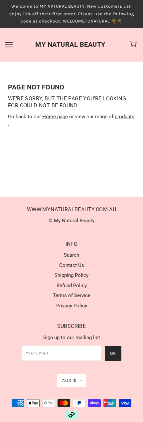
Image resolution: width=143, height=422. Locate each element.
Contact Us (71, 265)
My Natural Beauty (70, 44)
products (124, 117)
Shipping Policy (71, 275)
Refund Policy (72, 286)
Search (71, 255)
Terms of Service (71, 295)
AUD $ (69, 380)
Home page (55, 117)
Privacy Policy (71, 306)
